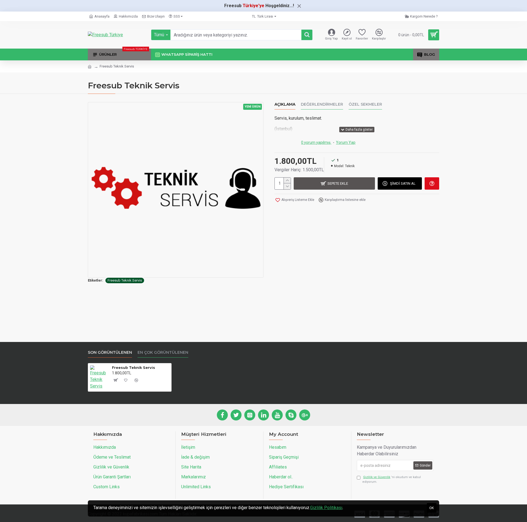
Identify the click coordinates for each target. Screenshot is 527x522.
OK (431, 508)
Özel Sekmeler (365, 104)
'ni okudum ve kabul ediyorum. (391, 479)
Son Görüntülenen (110, 352)
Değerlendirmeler (322, 104)
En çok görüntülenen (163, 352)
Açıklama (284, 104)
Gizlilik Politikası (326, 507)
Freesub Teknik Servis (125, 280)
